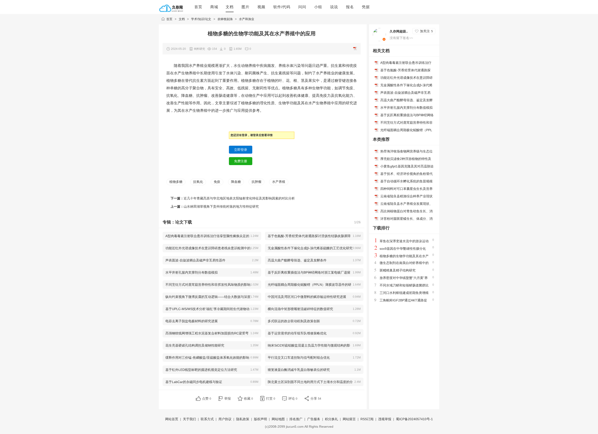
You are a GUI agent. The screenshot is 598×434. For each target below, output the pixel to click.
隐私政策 (242, 419)
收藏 (248, 398)
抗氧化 (198, 182)
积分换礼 (331, 419)
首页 (169, 19)
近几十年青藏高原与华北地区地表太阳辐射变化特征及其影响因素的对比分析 (239, 198)
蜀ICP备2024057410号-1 (414, 419)
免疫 (217, 182)
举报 (227, 398)
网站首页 (171, 419)
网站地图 (278, 419)
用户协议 (224, 419)
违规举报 (384, 419)
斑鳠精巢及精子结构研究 (398, 270)
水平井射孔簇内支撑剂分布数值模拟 (406, 107)
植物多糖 (175, 182)
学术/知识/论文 (201, 19)
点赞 (206, 398)
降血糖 (236, 182)
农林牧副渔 (225, 19)
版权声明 (260, 419)
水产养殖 (278, 182)
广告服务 (313, 419)
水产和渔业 (246, 19)
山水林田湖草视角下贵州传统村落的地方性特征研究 (221, 206)
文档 (182, 19)
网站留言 (349, 419)
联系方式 (207, 419)
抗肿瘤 (256, 182)
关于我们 (189, 419)
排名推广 (296, 419)
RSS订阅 (367, 419)
